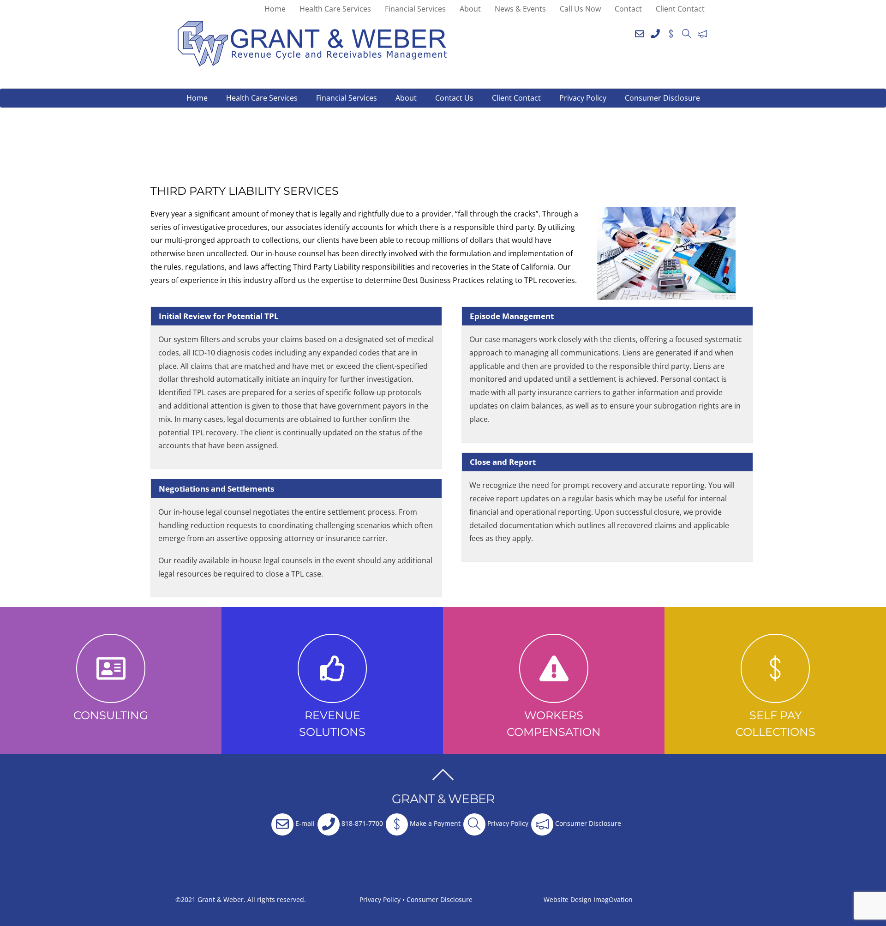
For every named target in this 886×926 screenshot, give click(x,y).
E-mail (304, 823)
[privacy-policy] (686, 32)
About (470, 9)
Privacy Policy (582, 98)
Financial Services (415, 9)
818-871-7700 (361, 823)
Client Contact (680, 9)
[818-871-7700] (655, 32)
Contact (628, 9)
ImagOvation (613, 899)
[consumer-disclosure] (702, 32)
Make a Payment (434, 823)
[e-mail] (639, 32)
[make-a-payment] (670, 32)
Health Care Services (335, 9)
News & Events (520, 9)
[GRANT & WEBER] (312, 62)
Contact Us (454, 98)
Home (275, 9)
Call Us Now (580, 9)
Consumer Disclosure (662, 98)
